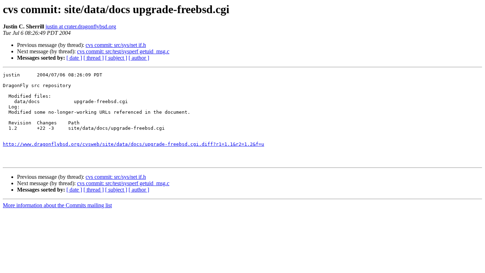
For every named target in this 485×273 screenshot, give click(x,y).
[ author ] (139, 58)
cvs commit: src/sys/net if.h (116, 45)
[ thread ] (93, 58)
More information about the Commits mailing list (57, 205)
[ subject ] (116, 58)
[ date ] (74, 58)
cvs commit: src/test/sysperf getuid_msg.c (123, 51)
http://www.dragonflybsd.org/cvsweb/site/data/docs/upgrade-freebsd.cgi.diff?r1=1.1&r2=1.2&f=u (133, 144)
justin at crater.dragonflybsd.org (80, 26)
